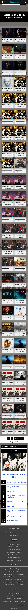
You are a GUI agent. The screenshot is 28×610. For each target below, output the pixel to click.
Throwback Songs (14, 571)
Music (14, 450)
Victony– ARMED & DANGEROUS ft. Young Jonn (16, 496)
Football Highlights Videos (14, 552)
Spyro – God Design (12, 520)
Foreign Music (19, 579)
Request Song (7, 601)
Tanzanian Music (8, 582)
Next (16, 438)
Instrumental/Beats (9, 577)
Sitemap (18, 605)
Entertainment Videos (14, 560)
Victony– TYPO (11, 492)
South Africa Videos (14, 557)
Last (21, 438)
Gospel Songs (20, 569)
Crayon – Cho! (11, 506)
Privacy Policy (10, 596)
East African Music (10, 585)
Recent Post (14, 535)
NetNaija (23, 605)
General (8, 533)
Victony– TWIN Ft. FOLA (14, 487)
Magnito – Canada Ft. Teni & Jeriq (16, 482)
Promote (8, 599)
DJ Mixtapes (20, 574)
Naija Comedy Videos (14, 547)
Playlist (21, 585)
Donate (22, 601)
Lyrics (20, 533)
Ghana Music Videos (14, 555)
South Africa (21, 577)
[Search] (25, 2)
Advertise (19, 596)
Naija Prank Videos (14, 549)
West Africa (8, 579)
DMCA (16, 601)
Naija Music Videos (14, 544)
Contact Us (9, 593)
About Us (19, 593)
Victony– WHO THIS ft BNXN (15, 501)
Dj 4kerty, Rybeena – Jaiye (14, 516)
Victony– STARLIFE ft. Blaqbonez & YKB (16, 511)
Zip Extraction (18, 599)
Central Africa (20, 582)
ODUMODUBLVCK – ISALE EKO (14, 475)
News (14, 533)
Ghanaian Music (9, 574)
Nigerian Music (8, 569)
